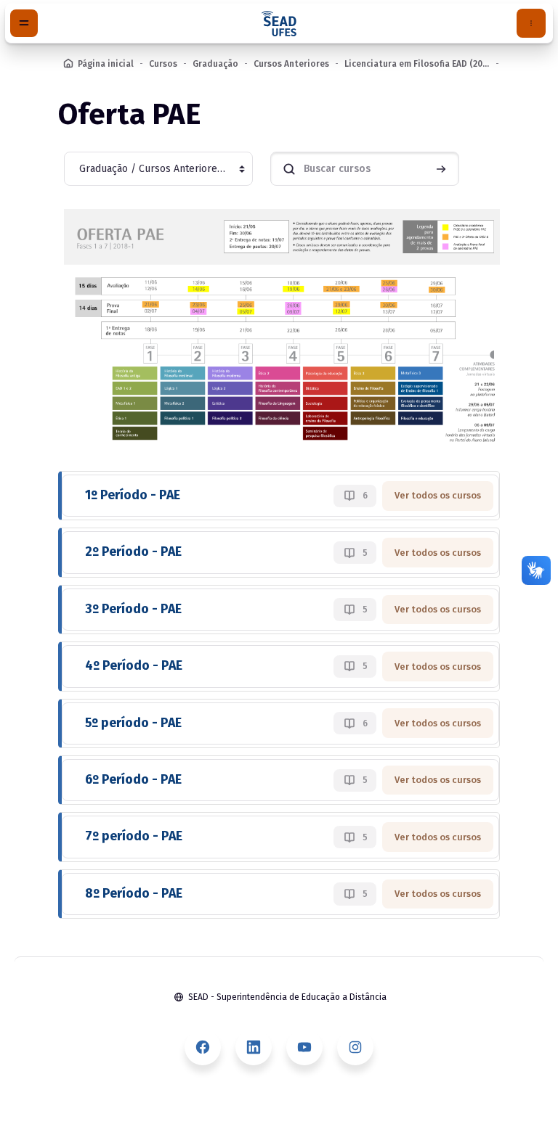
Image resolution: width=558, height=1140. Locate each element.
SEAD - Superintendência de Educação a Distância (287, 997)
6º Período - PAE (133, 779)
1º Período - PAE (132, 495)
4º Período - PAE (133, 665)
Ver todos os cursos (438, 495)
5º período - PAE (133, 723)
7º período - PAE (133, 836)
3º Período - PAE (133, 609)
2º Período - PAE (133, 551)
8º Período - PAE (133, 893)
